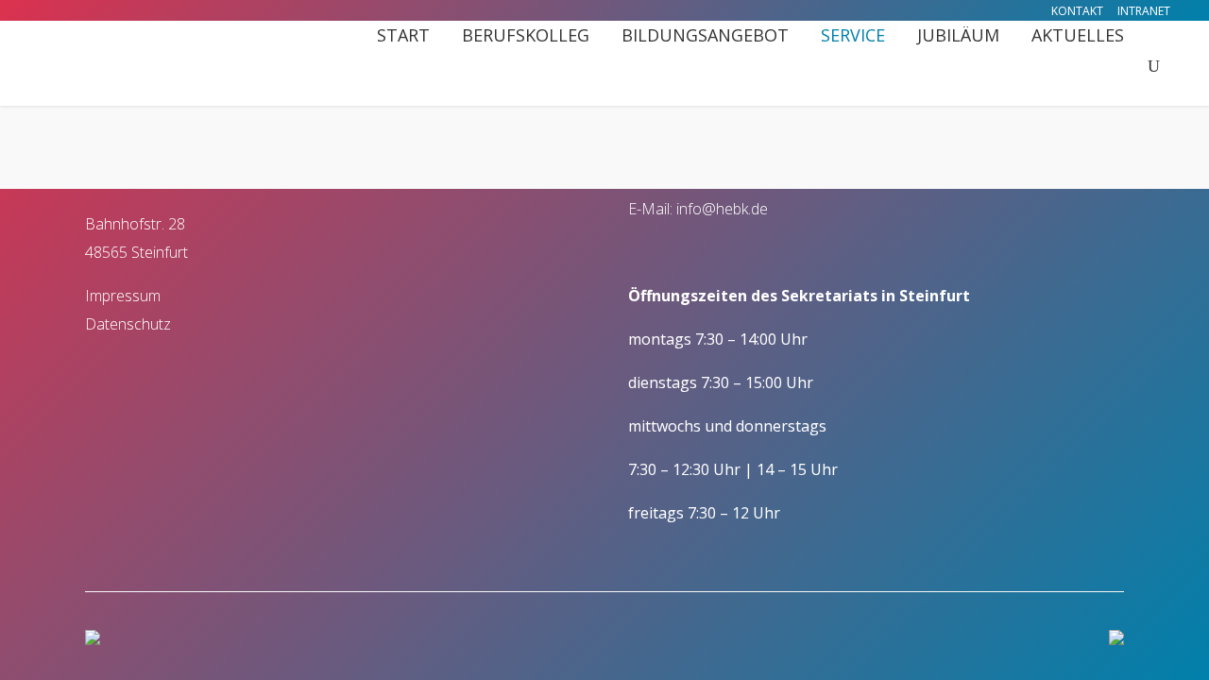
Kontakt (1077, 11)
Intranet (1143, 11)
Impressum (123, 295)
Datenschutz (128, 324)
